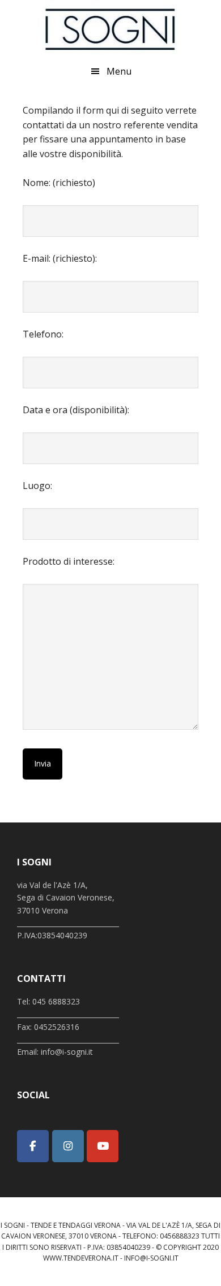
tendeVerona (110, 28)
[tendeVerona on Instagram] (68, 1146)
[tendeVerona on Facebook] (33, 1146)
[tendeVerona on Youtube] (102, 1146)
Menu (119, 71)
